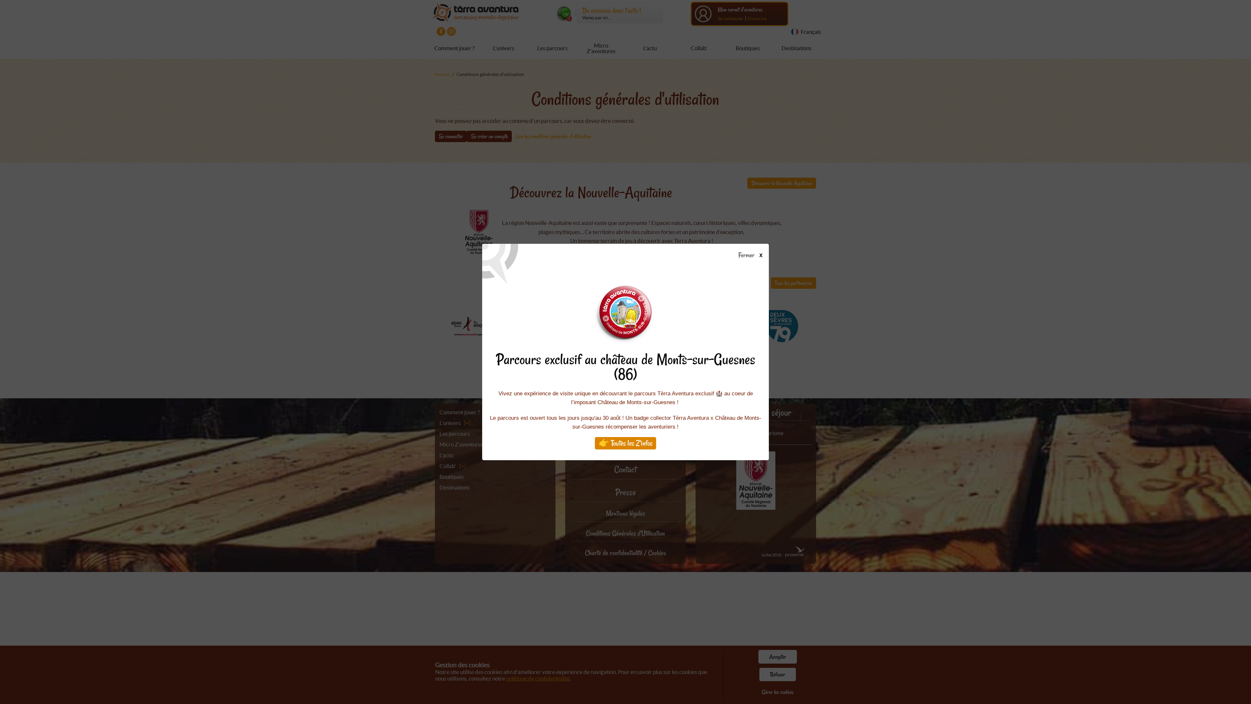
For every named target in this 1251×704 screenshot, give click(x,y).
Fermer (748, 255)
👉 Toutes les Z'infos (626, 443)
